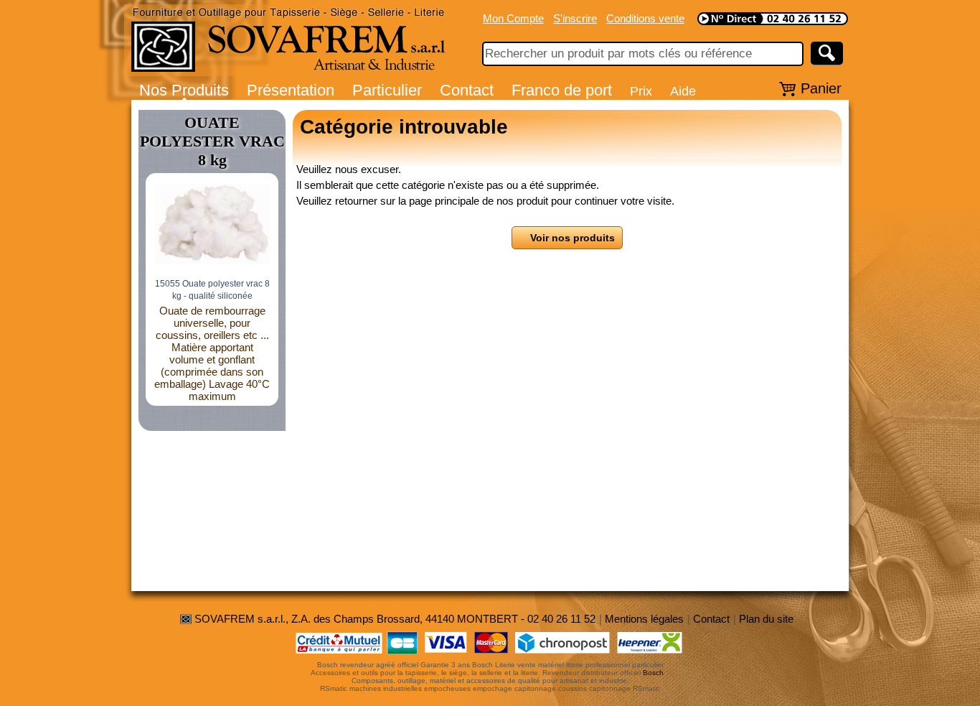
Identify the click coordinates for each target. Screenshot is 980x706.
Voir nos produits (571, 237)
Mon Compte (513, 18)
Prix (641, 90)
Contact (467, 90)
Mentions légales (644, 619)
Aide (683, 90)
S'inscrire (575, 18)
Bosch (653, 673)
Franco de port (562, 90)
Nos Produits (184, 90)
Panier (821, 88)
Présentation (290, 90)
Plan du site (766, 619)
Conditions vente (645, 18)
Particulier (387, 90)
